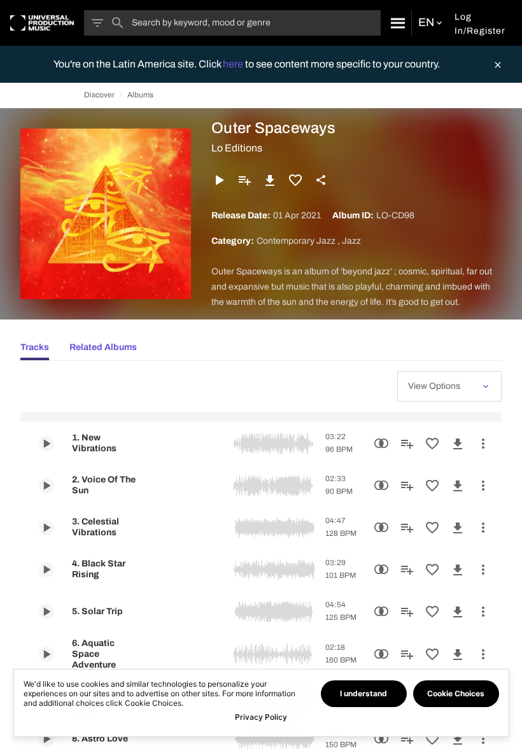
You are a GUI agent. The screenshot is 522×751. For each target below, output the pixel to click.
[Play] (219, 180)
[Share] (320, 180)
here (234, 64)
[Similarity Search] (381, 443)
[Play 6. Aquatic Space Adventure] (46, 654)
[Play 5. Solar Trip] (46, 611)
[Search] (396, 23)
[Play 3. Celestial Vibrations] (46, 527)
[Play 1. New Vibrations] (46, 443)
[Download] (270, 180)
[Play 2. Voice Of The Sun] (46, 485)
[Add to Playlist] (244, 180)
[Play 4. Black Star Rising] (46, 569)
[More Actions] (483, 443)
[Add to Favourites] (295, 180)
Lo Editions (236, 148)
